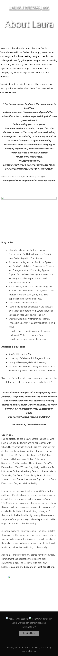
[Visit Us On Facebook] (17, 619)
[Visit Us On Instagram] (40, 619)
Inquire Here (29, 633)
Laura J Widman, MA (29, 8)
